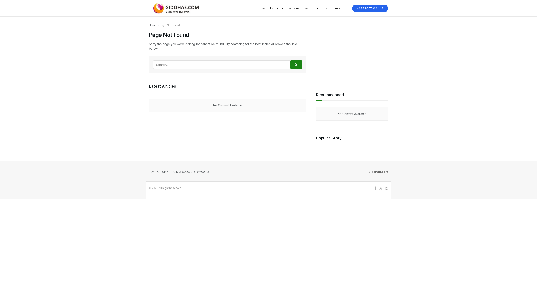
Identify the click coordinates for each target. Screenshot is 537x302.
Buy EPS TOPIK (158, 171)
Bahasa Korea (298, 8)
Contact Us (201, 171)
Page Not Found (170, 25)
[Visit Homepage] (175, 8)
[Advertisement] (352, 52)
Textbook (276, 8)
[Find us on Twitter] (380, 188)
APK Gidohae (181, 171)
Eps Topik (320, 8)
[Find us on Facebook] (375, 188)
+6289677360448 (370, 8)
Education (339, 8)
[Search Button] (296, 64)
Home (261, 8)
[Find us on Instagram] (386, 188)
